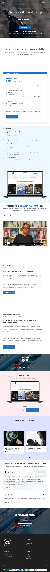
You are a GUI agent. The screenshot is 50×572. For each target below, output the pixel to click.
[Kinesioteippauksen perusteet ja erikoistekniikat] (20, 438)
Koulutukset (28, 558)
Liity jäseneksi (41, 472)
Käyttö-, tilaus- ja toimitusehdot (10, 554)
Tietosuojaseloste (8, 556)
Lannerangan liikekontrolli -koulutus (23, 96)
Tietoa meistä (29, 543)
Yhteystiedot (28, 544)
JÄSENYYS (28, 551)
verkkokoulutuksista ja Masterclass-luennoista (24, 99)
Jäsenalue (28, 556)
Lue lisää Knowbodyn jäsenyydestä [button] (24, 367)
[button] (48, 2)
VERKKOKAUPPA (7, 551)
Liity (44, 494)
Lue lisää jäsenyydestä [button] (23, 19)
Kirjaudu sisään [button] (25, 23)
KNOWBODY (28, 539)
